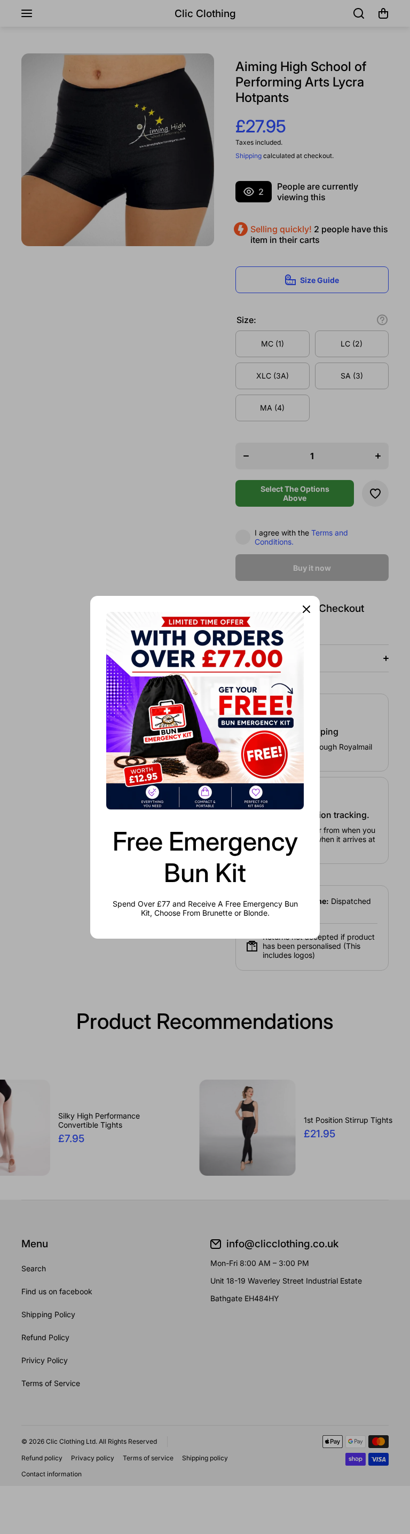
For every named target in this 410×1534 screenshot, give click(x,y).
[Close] (306, 609)
